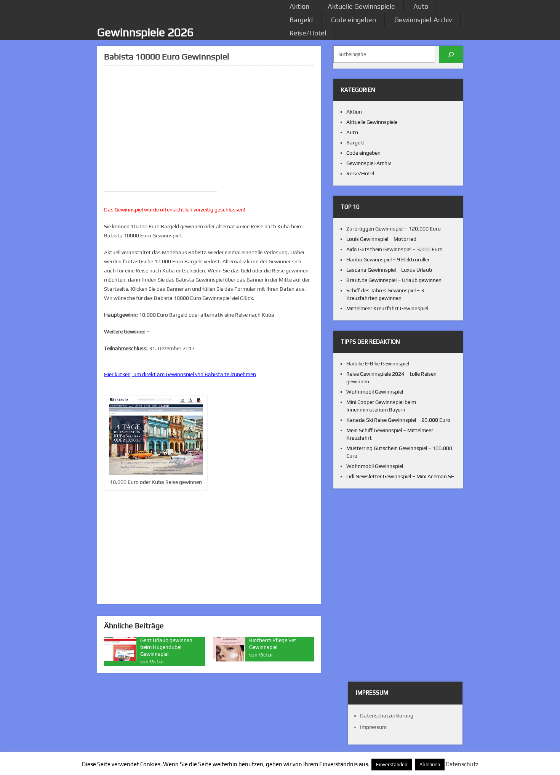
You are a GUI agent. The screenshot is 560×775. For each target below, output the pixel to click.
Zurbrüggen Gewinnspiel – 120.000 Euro (393, 229)
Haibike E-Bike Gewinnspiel (377, 363)
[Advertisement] (209, 124)
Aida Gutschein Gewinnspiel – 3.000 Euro (394, 249)
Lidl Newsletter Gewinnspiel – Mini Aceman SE (400, 476)
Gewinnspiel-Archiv (423, 20)
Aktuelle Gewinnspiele (361, 6)
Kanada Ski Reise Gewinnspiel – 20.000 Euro (398, 420)
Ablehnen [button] (429, 764)
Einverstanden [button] (391, 764)
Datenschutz (462, 764)
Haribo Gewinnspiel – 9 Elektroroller (388, 259)
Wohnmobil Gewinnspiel (374, 392)
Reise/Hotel (308, 33)
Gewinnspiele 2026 (145, 32)
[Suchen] (451, 54)
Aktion (299, 6)
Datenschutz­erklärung (386, 716)
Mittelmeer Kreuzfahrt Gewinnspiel (387, 308)
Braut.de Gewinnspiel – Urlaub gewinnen (394, 280)
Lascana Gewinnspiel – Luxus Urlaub (389, 270)
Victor (157, 661)
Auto (420, 6)
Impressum (373, 727)
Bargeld (301, 20)
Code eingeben (353, 20)
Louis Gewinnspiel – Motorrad (381, 239)
